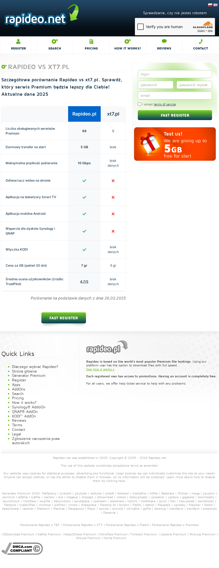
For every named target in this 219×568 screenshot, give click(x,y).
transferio (176, 508)
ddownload (105, 497)
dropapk (87, 497)
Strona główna (24, 371)
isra (60, 497)
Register (18, 48)
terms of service (165, 104)
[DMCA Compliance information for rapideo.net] (22, 548)
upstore (173, 497)
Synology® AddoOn (28, 407)
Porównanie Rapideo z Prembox (175, 525)
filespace (164, 505)
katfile (35, 497)
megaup (72, 497)
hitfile (154, 493)
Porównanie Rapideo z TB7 (40, 525)
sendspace (81, 501)
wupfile (45, 501)
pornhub (8, 497)
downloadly (206, 497)
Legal (16, 434)
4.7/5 (84, 281)
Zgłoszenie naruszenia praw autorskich (36, 440)
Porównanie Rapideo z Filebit (127, 525)
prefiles (59, 505)
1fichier (183, 493)
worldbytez (206, 501)
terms (134, 465)
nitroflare (29, 501)
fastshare (167, 493)
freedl (208, 505)
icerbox (49, 497)
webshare (117, 501)
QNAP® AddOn (25, 411)
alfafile (23, 497)
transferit (193, 508)
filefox (137, 505)
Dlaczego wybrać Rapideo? (35, 366)
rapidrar (27, 508)
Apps (16, 384)
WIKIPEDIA (135, 538)
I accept (158, 104)
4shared (123, 493)
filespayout (76, 508)
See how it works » (100, 369)
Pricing (91, 48)
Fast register (63, 318)
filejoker (195, 505)
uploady (179, 505)
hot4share (148, 501)
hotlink (132, 501)
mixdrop (45, 505)
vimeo (72, 505)
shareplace (88, 505)
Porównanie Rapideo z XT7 (83, 525)
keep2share (10, 508)
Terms (17, 425)
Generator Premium (28, 375)
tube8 (109, 493)
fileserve (109, 513)
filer (173, 501)
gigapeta (188, 497)
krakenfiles (27, 505)
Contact (200, 48)
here (121, 481)
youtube (81, 493)
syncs (163, 501)
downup (160, 508)
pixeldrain (210, 508)
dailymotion (62, 501)
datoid (149, 505)
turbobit (65, 493)
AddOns (18, 389)
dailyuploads (138, 497)
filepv (91, 508)
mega (195, 493)
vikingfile (132, 508)
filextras (59, 508)
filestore (10, 505)
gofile (147, 508)
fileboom (43, 508)
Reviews (164, 48)
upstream (100, 501)
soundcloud (11, 501)
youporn (209, 493)
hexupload (186, 501)
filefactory (49, 493)
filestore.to (108, 505)
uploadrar (157, 497)
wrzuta (103, 508)
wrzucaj (117, 508)
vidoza (121, 497)
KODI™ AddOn (24, 416)
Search (54, 48)
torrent (124, 505)
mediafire (139, 493)
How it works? (127, 48)
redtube (96, 493)
